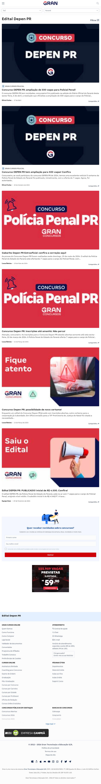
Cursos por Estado (9, 692)
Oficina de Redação (9, 700)
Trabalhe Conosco (9, 655)
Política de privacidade (50, 748)
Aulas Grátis (57, 677)
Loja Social (6, 640)
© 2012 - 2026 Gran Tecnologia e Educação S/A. (50, 745)
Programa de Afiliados (10, 651)
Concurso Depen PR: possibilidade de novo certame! (32, 409)
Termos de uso (50, 751)
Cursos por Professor (10, 696)
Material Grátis (58, 670)
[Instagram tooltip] (53, 762)
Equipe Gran (6, 501)
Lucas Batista (7, 263)
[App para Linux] (36, 762)
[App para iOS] (40, 762)
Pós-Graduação (8, 681)
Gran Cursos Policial (14, 86)
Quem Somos (7, 629)
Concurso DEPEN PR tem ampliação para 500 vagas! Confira (36, 172)
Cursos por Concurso (10, 685)
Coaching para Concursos (12, 670)
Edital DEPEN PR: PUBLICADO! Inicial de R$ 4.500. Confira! (35, 490)
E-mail (57, 640)
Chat (56, 632)
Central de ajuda (60, 629)
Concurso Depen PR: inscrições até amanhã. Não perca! (33, 331)
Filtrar (93, 20)
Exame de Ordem (9, 674)
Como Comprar (8, 636)
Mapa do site (51, 755)
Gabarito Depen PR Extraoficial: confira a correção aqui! (34, 252)
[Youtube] (49, 762)
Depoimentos (57, 666)
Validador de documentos (12, 643)
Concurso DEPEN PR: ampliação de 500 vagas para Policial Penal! (39, 89)
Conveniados (7, 647)
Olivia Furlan (6, 100)
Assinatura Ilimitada (10, 666)
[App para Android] (45, 762)
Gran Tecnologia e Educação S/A (35, 769)
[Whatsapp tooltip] (57, 762)
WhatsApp (58, 636)
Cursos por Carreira (9, 689)
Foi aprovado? (63, 654)
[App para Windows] (32, 762)
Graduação (6, 677)
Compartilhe (93, 101)
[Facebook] (61, 762)
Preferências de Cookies (11, 658)
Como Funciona (8, 632)
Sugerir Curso (57, 681)
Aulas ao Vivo (57, 674)
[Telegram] (70, 762)
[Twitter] (66, 762)
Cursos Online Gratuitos (11, 704)
